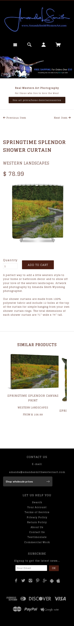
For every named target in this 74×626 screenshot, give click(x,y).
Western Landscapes (26, 163)
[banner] (37, 19)
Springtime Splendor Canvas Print (33, 398)
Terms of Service (37, 512)
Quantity (10, 260)
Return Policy (37, 522)
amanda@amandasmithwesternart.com (37, 472)
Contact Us (37, 532)
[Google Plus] (45, 580)
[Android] (52, 580)
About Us (37, 527)
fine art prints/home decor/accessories (37, 100)
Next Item (61, 118)
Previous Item (16, 118)
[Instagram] (30, 580)
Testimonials (37, 537)
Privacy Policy (37, 517)
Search (37, 502)
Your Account (37, 507)
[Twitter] (23, 580)
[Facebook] (16, 580)
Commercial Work (37, 542)
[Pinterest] (38, 580)
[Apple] (58, 580)
